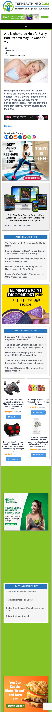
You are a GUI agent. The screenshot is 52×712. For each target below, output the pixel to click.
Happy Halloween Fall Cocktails (21, 600)
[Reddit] (16, 137)
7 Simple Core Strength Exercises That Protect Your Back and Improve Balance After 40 (24, 362)
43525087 (17, 454)
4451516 (17, 412)
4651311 (42, 407)
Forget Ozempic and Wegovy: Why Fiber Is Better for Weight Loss (25, 260)
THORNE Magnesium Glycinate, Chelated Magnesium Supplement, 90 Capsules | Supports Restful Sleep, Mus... (38, 442)
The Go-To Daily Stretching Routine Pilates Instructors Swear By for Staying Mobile (25, 346)
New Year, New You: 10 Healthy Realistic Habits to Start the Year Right (24, 267)
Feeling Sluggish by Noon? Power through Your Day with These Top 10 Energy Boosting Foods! (25, 252)
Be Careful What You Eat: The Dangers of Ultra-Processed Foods (24, 275)
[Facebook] (6, 137)
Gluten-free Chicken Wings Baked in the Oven (25, 609)
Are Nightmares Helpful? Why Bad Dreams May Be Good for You (25, 38)
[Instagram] (34, 137)
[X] (11, 137)
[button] (26, 26)
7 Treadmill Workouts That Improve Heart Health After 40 (24, 369)
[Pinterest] (25, 137)
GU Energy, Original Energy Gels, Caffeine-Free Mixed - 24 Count (38, 402)
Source (8, 126)
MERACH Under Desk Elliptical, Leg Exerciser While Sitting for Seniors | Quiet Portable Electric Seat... (13, 404)
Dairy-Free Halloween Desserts (21, 591)
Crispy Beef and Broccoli (17, 616)
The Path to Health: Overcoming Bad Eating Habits (25, 244)
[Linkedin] (20, 137)
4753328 (42, 450)
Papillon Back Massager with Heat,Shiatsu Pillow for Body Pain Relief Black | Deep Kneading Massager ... (13, 446)
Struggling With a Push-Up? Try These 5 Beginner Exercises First (24, 338)
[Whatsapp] (29, 137)
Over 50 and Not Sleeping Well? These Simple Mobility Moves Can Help (23, 353)
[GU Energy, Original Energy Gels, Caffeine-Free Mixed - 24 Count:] (36, 388)
